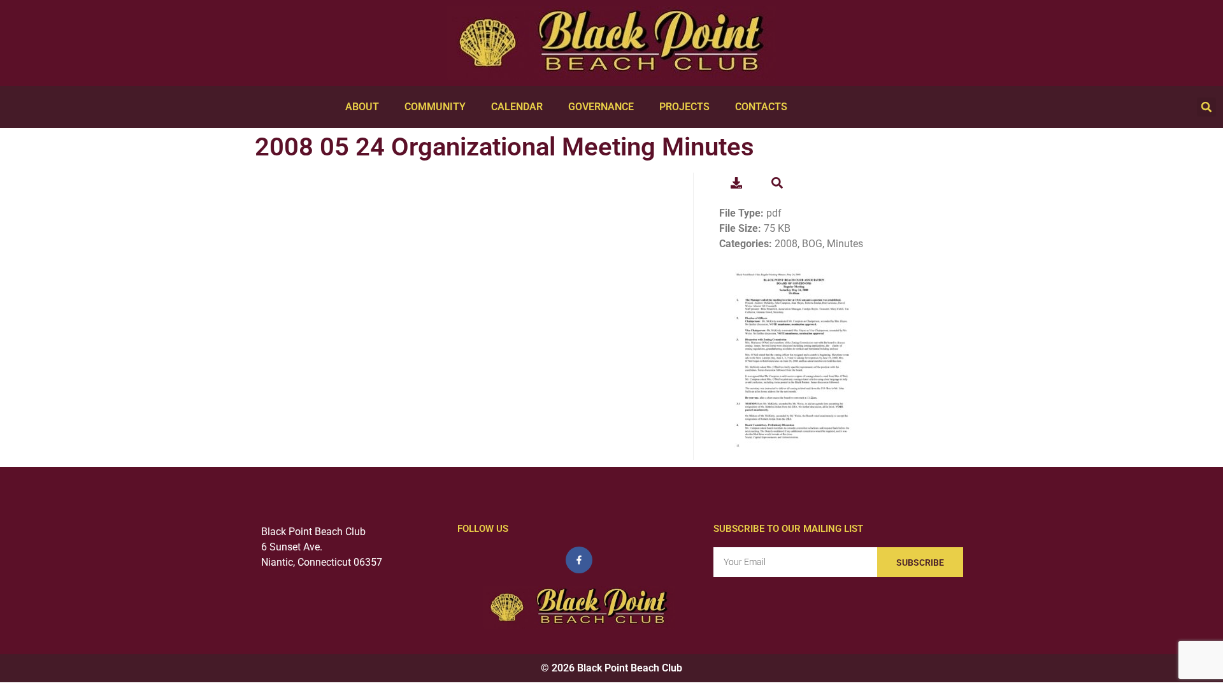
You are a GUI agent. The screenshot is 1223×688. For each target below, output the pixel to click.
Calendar (517, 107)
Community (435, 107)
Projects (684, 107)
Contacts (761, 107)
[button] (1206, 107)
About (362, 107)
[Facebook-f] (579, 560)
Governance (601, 107)
